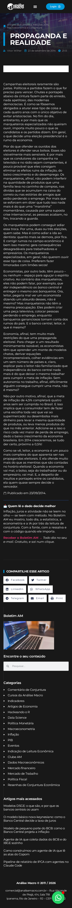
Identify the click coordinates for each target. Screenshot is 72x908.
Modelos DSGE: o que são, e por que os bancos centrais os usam (31, 807)
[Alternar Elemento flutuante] (58, 897)
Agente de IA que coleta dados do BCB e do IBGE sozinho (35, 841)
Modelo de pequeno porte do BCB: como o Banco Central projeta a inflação (34, 830)
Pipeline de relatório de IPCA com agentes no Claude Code (36, 863)
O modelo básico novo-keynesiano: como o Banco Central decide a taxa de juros (34, 818)
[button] (35, 6)
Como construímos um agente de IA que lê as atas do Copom (34, 852)
